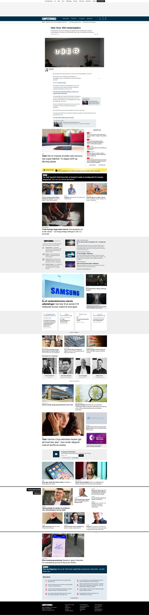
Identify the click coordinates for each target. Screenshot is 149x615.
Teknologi (65, 18)
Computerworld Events (84, 606)
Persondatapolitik (98, 604)
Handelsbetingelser (99, 609)
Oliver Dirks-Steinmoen (66, 375)
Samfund (89, 18)
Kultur (87, 287)
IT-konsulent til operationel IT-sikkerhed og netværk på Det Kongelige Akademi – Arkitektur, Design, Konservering (49, 323)
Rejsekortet (44, 558)
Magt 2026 (92, 151)
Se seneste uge (74, 598)
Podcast (67, 606)
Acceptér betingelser (66, 457)
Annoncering (81, 1)
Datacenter (66, 348)
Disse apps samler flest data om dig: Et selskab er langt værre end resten (59, 581)
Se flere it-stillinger (74, 332)
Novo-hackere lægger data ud (75, 22)
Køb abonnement (101, 1)
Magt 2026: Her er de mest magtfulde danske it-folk (56, 22)
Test (43, 153)
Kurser (63, 1)
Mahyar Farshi (99, 375)
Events (58, 1)
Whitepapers (82, 609)
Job (55, 1)
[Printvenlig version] (97, 34)
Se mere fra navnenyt (74, 381)
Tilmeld (81, 455)
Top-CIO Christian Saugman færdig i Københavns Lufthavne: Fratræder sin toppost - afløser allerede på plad (95, 142)
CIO (90, 139)
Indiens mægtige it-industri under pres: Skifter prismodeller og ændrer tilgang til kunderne (91, 589)
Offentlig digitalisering (86, 99)
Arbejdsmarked (45, 227)
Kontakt (94, 1)
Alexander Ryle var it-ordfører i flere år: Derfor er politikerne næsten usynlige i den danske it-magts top (96, 154)
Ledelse (91, 158)
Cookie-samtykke (98, 606)
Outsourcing (89, 348)
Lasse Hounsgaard (83, 375)
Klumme (91, 146)
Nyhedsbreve (88, 1)
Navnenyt (67, 609)
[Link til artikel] (63, 141)
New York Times (62, 82)
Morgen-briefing (78, 403)
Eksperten (75, 1)
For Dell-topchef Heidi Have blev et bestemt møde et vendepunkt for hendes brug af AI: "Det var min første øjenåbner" (96, 161)
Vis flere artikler (92, 164)
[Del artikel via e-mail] (95, 34)
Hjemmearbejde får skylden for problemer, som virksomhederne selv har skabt (89, 594)
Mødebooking (69, 1)
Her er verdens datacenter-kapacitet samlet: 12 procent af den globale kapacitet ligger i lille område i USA (59, 594)
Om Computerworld (48, 1)
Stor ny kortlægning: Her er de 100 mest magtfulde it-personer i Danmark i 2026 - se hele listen (79, 170)
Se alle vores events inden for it (84, 269)
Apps (43, 480)
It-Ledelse (82, 18)
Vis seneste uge (102, 164)
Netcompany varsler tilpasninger (89, 22)
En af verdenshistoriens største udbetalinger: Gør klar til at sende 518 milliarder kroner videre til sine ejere (91, 581)
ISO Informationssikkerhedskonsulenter (83, 319)
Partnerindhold (83, 607)
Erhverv (73, 18)
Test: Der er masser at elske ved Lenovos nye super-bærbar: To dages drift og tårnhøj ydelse (96, 136)
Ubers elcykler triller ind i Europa (66, 117)
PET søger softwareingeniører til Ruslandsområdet (65, 320)
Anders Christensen (49, 375)
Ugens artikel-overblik (69, 604)
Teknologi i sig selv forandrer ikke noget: (71, 122)
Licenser (87, 425)
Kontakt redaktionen (69, 610)
